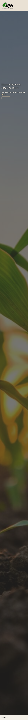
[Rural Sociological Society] (7, 5)
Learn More (6, 98)
